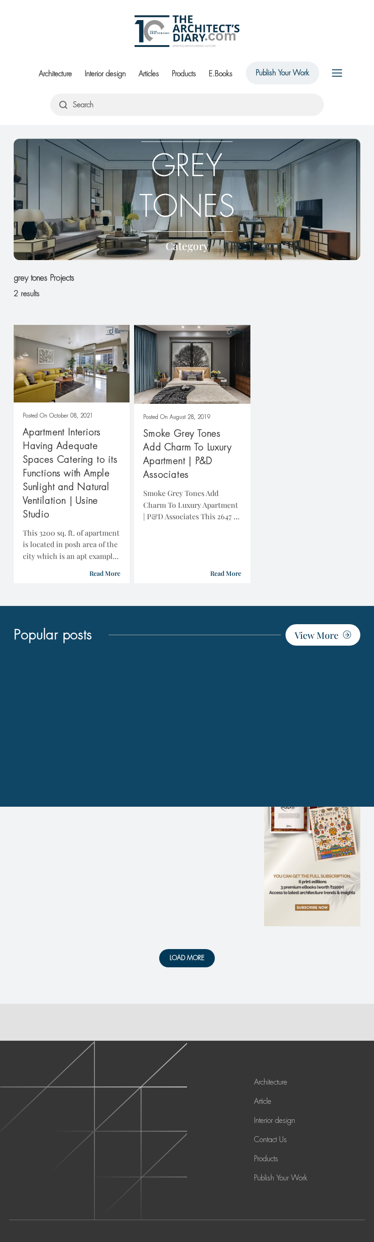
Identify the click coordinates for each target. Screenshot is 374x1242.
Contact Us (270, 1139)
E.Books (221, 73)
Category (187, 246)
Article (262, 1101)
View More (316, 635)
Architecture (55, 73)
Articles (149, 73)
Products (184, 73)
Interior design (105, 73)
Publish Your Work (282, 73)
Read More (104, 573)
